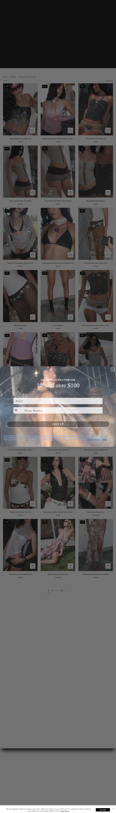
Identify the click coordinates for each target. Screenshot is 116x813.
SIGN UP (58, 424)
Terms (104, 439)
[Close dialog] (113, 369)
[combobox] (18, 410)
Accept (103, 810)
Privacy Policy (94, 439)
